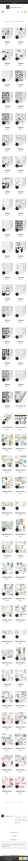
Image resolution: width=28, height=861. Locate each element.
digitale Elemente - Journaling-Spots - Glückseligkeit (7, 641)
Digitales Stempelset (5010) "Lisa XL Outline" (20, 299)
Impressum (18, 817)
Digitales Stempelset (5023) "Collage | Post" (7, 170)
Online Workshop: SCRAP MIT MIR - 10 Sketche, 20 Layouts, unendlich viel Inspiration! (21, 427)
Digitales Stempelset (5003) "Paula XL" (7, 384)
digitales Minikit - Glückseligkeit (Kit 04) (7, 598)
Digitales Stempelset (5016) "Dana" (20, 235)
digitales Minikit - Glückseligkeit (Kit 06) (7, 577)
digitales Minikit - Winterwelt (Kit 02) (7, 748)
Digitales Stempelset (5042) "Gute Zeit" (7, 63)
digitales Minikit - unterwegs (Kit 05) (20, 449)
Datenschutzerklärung (21, 820)
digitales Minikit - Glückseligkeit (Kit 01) (20, 620)
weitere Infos (25, 858)
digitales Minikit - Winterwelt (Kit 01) (20, 748)
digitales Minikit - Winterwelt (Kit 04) (7, 727)
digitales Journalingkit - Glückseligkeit (20, 684)
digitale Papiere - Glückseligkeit (21, 663)
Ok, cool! (21, 858)
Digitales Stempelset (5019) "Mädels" (7, 213)
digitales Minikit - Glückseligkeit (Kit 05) (20, 577)
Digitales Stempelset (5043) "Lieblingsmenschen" (21, 42)
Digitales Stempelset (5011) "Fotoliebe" (7, 299)
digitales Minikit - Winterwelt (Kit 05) (20, 706)
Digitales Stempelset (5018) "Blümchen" (20, 213)
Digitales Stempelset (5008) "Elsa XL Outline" (20, 320)
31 (18, 802)
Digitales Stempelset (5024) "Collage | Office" (20, 149)
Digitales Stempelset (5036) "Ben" (20, 85)
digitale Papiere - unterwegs (21, 534)
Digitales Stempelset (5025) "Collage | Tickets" (7, 149)
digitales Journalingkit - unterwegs (20, 556)
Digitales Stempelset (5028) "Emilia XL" (20, 106)
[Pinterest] (15, 840)
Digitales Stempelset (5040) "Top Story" (20, 63)
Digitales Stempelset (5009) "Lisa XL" (7, 320)
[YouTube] (13, 840)
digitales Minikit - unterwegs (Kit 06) (7, 449)
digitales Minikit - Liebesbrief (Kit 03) (20, 791)
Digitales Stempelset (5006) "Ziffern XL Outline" (20, 342)
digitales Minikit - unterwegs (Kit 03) (20, 470)
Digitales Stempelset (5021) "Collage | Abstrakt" (7, 192)
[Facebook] (10, 840)
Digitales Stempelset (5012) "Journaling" (20, 277)
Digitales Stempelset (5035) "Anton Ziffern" (7, 106)
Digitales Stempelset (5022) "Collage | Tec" (20, 170)
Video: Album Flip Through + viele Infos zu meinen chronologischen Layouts (21, 406)
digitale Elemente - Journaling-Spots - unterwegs (7, 513)
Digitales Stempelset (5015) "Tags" (7, 256)
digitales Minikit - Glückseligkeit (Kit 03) (20, 598)
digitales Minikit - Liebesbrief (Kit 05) (20, 770)
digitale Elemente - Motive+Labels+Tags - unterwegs (21, 513)
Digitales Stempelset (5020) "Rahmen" (20, 192)
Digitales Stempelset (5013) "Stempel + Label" (7, 277)
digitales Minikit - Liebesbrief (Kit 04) (7, 791)
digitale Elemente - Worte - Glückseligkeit (7, 663)
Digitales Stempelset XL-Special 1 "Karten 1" (7, 42)
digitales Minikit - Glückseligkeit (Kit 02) (7, 620)
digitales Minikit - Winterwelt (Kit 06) (7, 706)
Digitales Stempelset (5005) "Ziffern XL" (7, 363)
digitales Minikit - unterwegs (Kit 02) (7, 491)
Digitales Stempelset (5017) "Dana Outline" (7, 235)
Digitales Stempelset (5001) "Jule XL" (7, 406)
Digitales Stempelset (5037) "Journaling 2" (7, 85)
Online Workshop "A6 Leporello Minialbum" (7, 427)
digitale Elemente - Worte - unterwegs (7, 534)
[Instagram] (18, 840)
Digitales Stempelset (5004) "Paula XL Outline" (20, 363)
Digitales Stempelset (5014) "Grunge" (20, 256)
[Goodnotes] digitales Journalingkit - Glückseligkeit (7, 684)
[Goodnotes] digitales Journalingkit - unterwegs (7, 556)
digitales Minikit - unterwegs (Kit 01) (20, 491)
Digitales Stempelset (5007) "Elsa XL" (7, 342)
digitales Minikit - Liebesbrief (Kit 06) (7, 770)
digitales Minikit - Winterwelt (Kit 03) (20, 727)
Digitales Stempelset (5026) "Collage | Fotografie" (20, 127)
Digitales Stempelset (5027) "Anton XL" (7, 127)
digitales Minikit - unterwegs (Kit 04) (7, 470)
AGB (24, 817)
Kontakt (14, 835)
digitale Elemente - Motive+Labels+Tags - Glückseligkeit (21, 641)
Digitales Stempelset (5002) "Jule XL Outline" (20, 384)
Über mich (18, 822)
